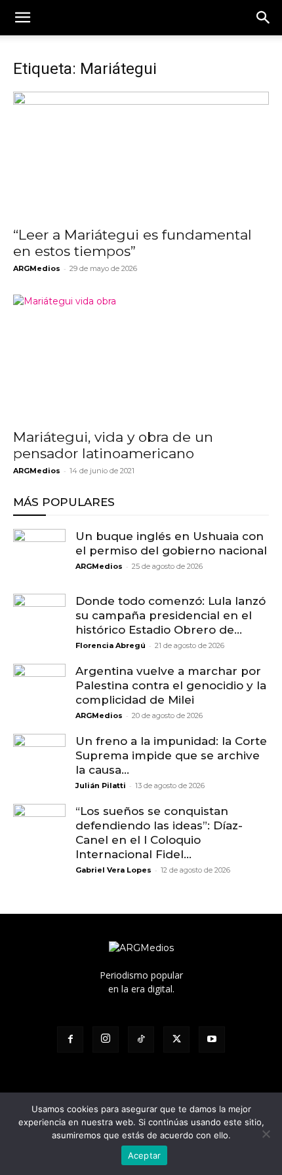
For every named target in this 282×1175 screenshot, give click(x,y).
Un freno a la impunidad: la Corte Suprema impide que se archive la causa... (171, 755)
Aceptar (144, 1155)
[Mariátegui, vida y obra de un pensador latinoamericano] (141, 358)
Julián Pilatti (100, 785)
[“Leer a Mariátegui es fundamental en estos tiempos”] (141, 155)
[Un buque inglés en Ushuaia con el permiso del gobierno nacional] (39, 555)
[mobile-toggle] (22, 17)
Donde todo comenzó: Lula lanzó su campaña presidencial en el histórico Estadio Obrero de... (170, 615)
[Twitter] (176, 1039)
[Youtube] (212, 1039)
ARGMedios (36, 268)
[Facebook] (70, 1039)
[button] (263, 17)
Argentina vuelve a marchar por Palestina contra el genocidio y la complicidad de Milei (170, 685)
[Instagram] (105, 1039)
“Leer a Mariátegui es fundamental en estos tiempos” (132, 242)
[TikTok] (141, 1039)
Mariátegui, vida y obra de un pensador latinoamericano (113, 445)
